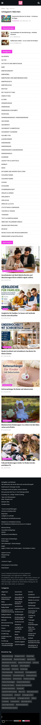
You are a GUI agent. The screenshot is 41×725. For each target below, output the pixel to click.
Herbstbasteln (6, 675)
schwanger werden (23, 698)
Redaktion (16, 20)
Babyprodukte (6, 81)
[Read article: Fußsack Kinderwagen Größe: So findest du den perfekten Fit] (20, 447)
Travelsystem (15, 701)
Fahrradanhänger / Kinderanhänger (14, 117)
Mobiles (4, 164)
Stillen (34, 698)
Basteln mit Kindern (25, 662)
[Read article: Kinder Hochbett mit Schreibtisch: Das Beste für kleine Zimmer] (20, 335)
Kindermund (5, 143)
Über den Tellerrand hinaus (11, 222)
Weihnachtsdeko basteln (9, 708)
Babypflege (30, 656)
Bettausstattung (8, 92)
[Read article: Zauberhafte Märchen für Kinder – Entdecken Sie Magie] (6, 18)
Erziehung (5, 114)
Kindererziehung (29, 678)
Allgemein (5, 56)
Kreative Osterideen (8, 688)
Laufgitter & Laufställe (10, 161)
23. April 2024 (24, 20)
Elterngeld (14, 665)
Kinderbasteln (6, 678)
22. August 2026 (6, 318)
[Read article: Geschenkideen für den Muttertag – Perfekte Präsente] (5, 34)
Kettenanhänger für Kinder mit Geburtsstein (17, 389)
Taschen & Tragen (8, 211)
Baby (3, 67)
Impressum (5, 568)
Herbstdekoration (18, 675)
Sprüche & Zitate (7, 204)
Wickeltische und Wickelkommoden (14, 233)
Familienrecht (19, 672)
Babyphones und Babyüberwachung (14, 78)
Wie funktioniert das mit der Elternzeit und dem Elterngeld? (17, 484)
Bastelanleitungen (19, 659)
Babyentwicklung (7, 656)
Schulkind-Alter (5, 504)
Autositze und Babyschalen (11, 63)
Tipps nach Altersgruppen (8, 497)
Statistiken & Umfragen (10, 207)
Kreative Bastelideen (23, 682)
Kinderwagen (6, 146)
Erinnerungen (6, 103)
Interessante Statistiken (9, 565)
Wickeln (4, 229)
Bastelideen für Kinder (9, 662)
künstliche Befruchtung (9, 691)
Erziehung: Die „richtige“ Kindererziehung (12, 494)
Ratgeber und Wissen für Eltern (13, 171)
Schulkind (5, 186)
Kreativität (20, 688)
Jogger (3, 546)
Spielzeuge (5, 200)
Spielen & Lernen (7, 193)
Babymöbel (5, 74)
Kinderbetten (17, 678)
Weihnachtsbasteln (22, 704)
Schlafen (17, 695)
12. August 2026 (6, 392)
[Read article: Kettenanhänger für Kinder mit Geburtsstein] (20, 373)
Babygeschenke (19, 656)
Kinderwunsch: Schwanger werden (10, 487)
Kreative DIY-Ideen (8, 685)
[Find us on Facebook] (1, 717)
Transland (5, 701)
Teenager (4, 215)
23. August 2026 (6, 280)
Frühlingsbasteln (31, 672)
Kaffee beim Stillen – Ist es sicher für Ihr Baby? (24, 41)
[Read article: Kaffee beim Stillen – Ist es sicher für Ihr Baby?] (5, 42)
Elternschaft (6, 669)
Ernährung (5, 107)
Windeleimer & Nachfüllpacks (12, 236)
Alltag (3, 60)
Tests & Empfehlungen (9, 218)
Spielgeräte (5, 197)
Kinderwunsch (6, 153)
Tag (7, 8)
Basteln (4, 89)
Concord (35, 662)
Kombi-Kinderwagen (8, 682)
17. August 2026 (6, 356)
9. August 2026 (6, 468)
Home (3, 8)
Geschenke (5, 121)
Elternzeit (15, 669)
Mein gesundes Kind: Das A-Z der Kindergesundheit (15, 492)
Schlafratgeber (7, 175)
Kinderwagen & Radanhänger (12, 150)
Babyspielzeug (6, 85)
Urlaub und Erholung (9, 225)
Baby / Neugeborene (7, 499)
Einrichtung (6, 96)
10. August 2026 (6, 430)
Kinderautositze (31, 675)
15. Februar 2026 (15, 36)
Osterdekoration (7, 695)
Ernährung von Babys (9, 110)
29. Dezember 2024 (16, 43)
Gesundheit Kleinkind (9, 132)
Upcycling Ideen (26, 701)
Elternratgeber (24, 665)
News (3, 168)
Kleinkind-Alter (5, 502)
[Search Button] (39, 3)
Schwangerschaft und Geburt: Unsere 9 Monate (14, 489)
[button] (3, 721)
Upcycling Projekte (8, 704)
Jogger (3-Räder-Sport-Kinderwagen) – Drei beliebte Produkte (18, 548)
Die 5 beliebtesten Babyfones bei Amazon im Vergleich (16, 524)
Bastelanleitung (7, 659)
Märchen (12, 8)
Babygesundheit (7, 71)
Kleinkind (4, 157)
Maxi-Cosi (22, 691)
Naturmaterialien (32, 691)
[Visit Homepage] (20, 3)
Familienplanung (7, 672)
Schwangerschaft (8, 189)
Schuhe (4, 182)
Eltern (3, 99)
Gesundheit (5, 125)
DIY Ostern (5, 665)
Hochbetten (6, 135)
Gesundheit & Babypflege (10, 128)
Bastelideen (31, 659)
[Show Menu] (2, 3)
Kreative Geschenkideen (23, 685)
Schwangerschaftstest (8, 698)
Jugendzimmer (6, 139)
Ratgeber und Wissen (8, 482)
